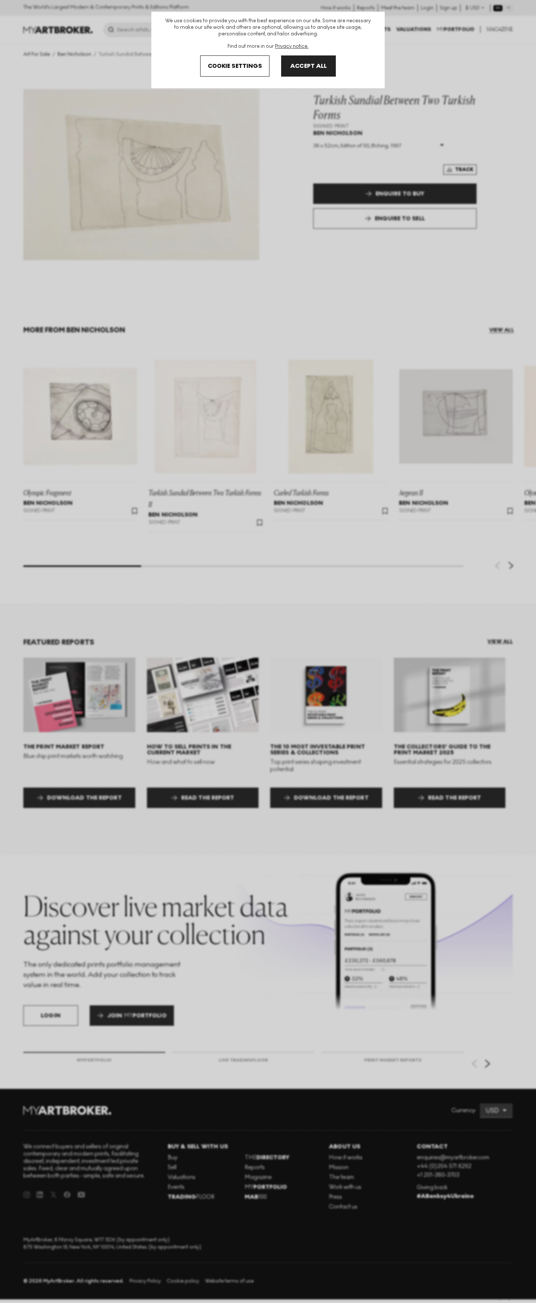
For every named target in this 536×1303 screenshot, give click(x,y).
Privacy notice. (291, 46)
